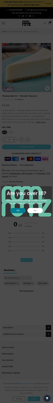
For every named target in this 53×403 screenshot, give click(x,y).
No (35, 210)
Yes (18, 210)
